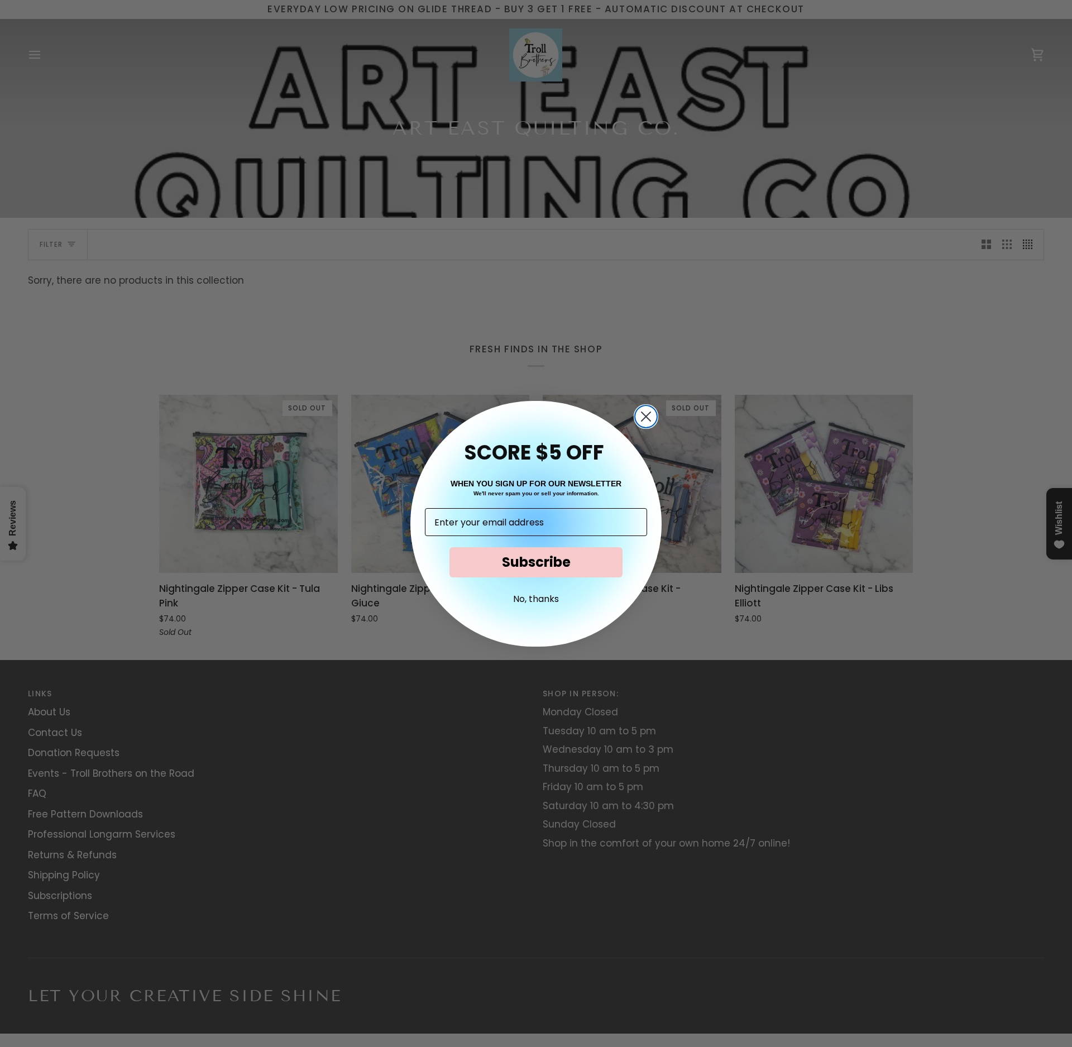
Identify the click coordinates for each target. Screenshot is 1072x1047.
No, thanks (536, 598)
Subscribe (536, 562)
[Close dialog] (646, 416)
